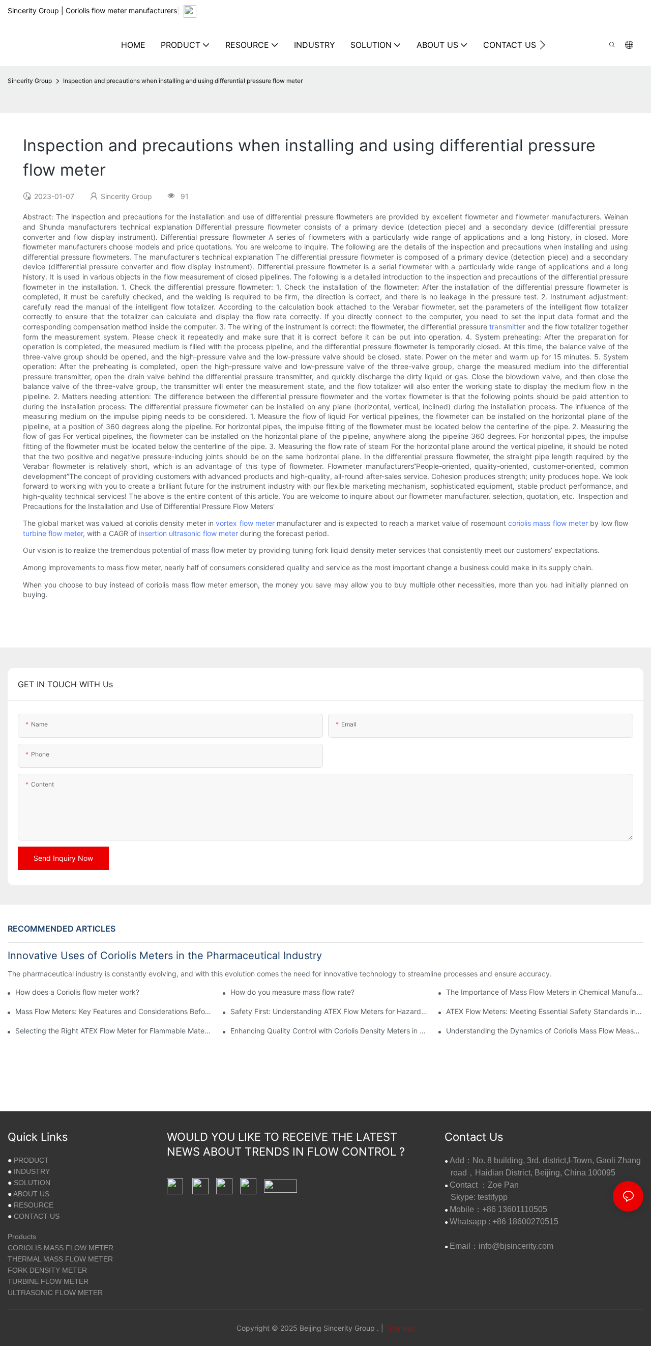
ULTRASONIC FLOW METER (55, 1292)
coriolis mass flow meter (548, 523)
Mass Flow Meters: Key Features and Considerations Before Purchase (114, 1011)
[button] (542, 44)
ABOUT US (31, 1194)
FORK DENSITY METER (47, 1270)
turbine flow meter (53, 533)
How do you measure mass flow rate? (292, 992)
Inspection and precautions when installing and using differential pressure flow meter (183, 81)
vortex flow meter (245, 523)
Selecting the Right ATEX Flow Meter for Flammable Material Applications (114, 1030)
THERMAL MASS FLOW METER (60, 1259)
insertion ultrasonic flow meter (188, 533)
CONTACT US (37, 1216)
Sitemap (400, 1328)
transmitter (507, 326)
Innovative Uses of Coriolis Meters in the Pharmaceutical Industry (165, 955)
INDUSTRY (32, 1171)
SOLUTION (32, 1183)
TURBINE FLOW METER (48, 1281)
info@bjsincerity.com (516, 1246)
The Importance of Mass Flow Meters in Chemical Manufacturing (544, 992)
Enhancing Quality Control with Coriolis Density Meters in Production (329, 1030)
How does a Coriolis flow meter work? (77, 992)
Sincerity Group (30, 81)
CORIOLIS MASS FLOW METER (60, 1248)
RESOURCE (33, 1205)
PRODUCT (31, 1160)
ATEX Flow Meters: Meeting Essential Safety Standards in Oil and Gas (544, 1011)
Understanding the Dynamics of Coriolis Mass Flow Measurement (544, 1030)
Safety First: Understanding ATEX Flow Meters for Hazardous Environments (329, 1011)
